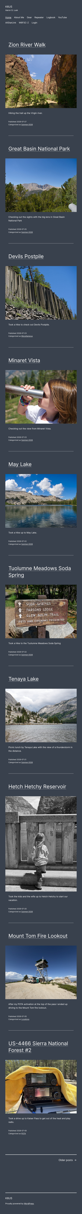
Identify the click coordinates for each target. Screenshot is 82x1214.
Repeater (39, 17)
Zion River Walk (27, 44)
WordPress (29, 1203)
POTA (23, 1133)
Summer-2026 (27, 124)
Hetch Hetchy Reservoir (37, 786)
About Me (19, 17)
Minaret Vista (24, 360)
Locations (25, 1019)
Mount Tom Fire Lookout (37, 936)
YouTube (62, 17)
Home (8, 17)
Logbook (51, 17)
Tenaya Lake (23, 679)
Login (34, 22)
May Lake (20, 464)
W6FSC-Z (24, 22)
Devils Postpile (26, 256)
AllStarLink (10, 22)
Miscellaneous (27, 336)
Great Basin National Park (39, 148)
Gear (29, 17)
